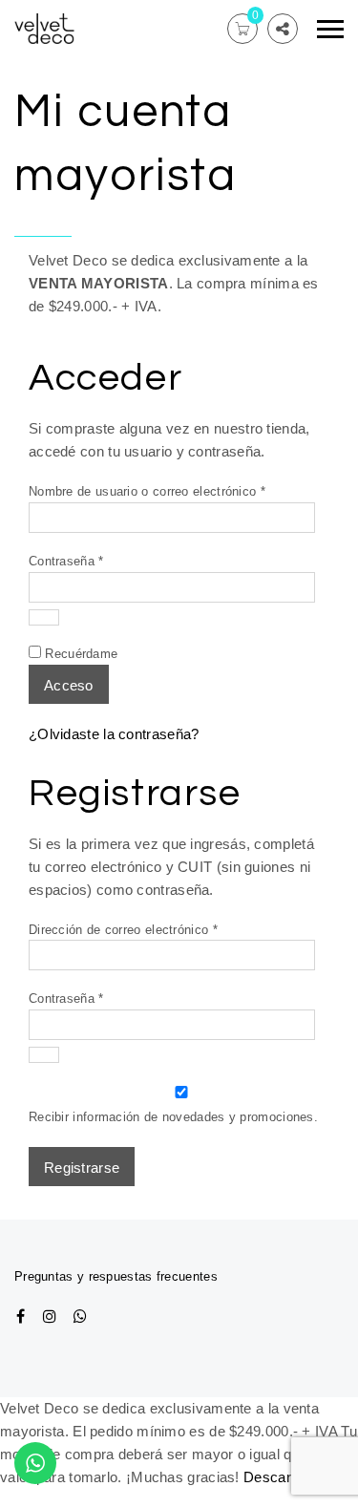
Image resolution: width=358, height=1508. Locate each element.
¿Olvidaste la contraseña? (114, 734)
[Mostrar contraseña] (44, 617)
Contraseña (97, 560)
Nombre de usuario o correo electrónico (177, 491)
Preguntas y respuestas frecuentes (116, 1276)
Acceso (69, 685)
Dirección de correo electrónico (154, 929)
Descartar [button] (275, 1477)
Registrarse (81, 1167)
